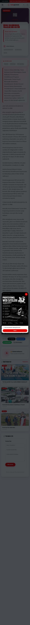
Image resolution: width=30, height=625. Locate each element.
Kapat (15, 330)
